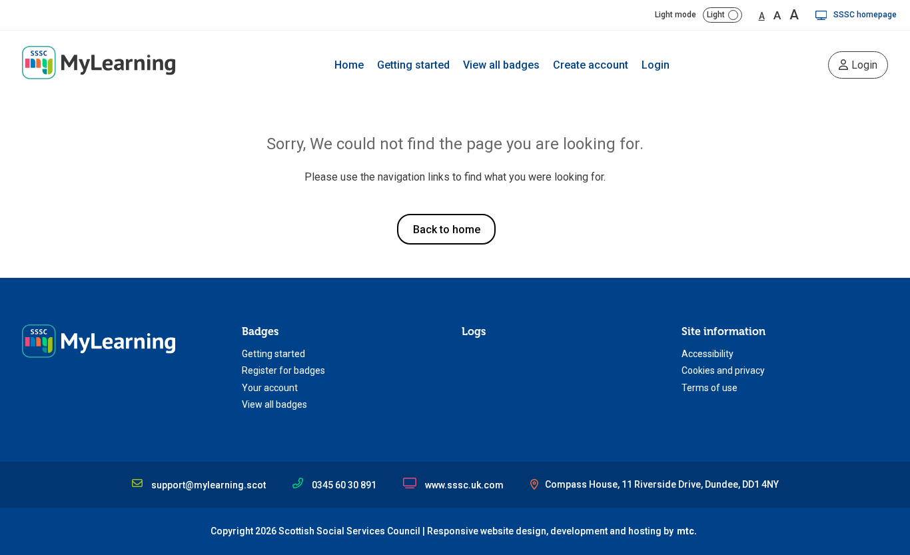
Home (349, 65)
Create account (590, 65)
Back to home (446, 229)
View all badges (501, 65)
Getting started (413, 65)
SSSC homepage (865, 14)
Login (656, 65)
